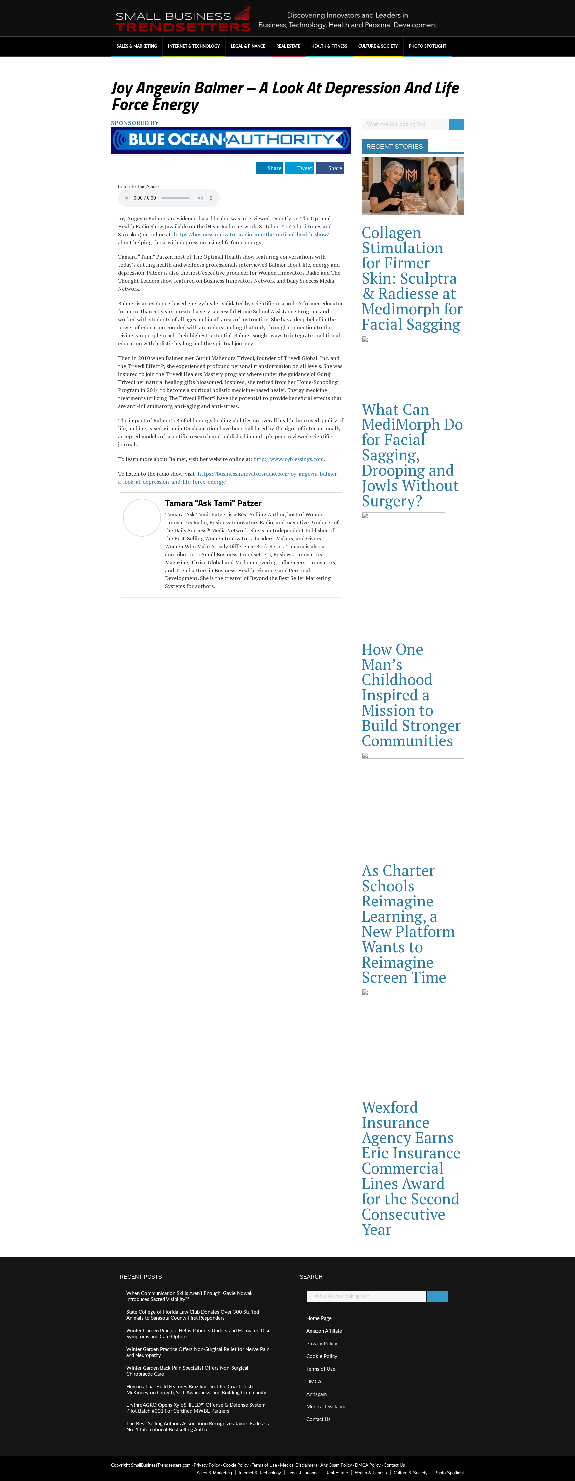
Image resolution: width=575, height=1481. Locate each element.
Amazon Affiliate (324, 1331)
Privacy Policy (321, 1343)
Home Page (319, 1318)
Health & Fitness (329, 46)
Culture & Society (378, 46)
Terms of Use (320, 1369)
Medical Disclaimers (298, 1465)
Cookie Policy (321, 1356)
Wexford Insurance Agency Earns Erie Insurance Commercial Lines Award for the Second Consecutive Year (411, 1168)
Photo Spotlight (427, 46)
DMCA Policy (368, 1465)
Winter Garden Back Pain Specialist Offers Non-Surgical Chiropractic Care (187, 1371)
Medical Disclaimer (327, 1406)
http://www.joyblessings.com (289, 459)
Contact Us (318, 1419)
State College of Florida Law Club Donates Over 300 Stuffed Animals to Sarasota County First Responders (192, 1315)
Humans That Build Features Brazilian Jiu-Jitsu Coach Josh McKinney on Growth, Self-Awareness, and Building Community (196, 1389)
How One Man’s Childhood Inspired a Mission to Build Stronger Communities (411, 694)
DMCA (313, 1381)
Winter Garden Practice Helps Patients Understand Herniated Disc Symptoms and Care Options (198, 1333)
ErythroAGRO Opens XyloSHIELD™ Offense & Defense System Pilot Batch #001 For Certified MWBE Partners (195, 1408)
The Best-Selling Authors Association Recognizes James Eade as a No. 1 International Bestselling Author (198, 1426)
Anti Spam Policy (336, 1465)
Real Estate (288, 46)
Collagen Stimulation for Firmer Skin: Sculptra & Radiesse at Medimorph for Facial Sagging (412, 278)
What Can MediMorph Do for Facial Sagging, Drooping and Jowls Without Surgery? (412, 455)
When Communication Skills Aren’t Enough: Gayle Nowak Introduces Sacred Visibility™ (189, 1296)
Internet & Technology (194, 46)
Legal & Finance (248, 46)
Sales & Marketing (137, 46)
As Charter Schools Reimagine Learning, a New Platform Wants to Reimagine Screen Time (408, 923)
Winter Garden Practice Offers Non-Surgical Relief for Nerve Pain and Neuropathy (197, 1352)
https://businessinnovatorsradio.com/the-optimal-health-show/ (251, 234)
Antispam (316, 1394)
